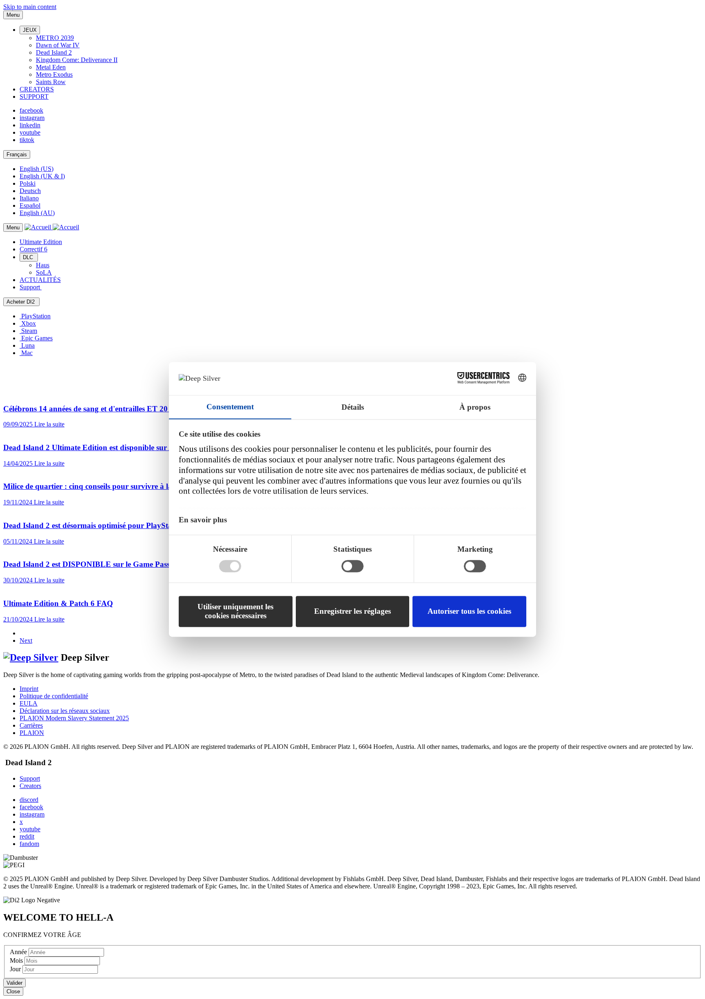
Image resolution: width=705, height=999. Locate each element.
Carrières (31, 725)
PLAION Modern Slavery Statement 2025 (74, 718)
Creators (30, 785)
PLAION (32, 732)
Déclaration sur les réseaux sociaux (65, 710)
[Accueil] (51, 227)
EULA (29, 703)
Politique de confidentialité (54, 696)
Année (19, 951)
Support (30, 778)
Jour (16, 969)
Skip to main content (29, 6)
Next (26, 640)
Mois (17, 960)
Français (17, 154)
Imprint (29, 688)
